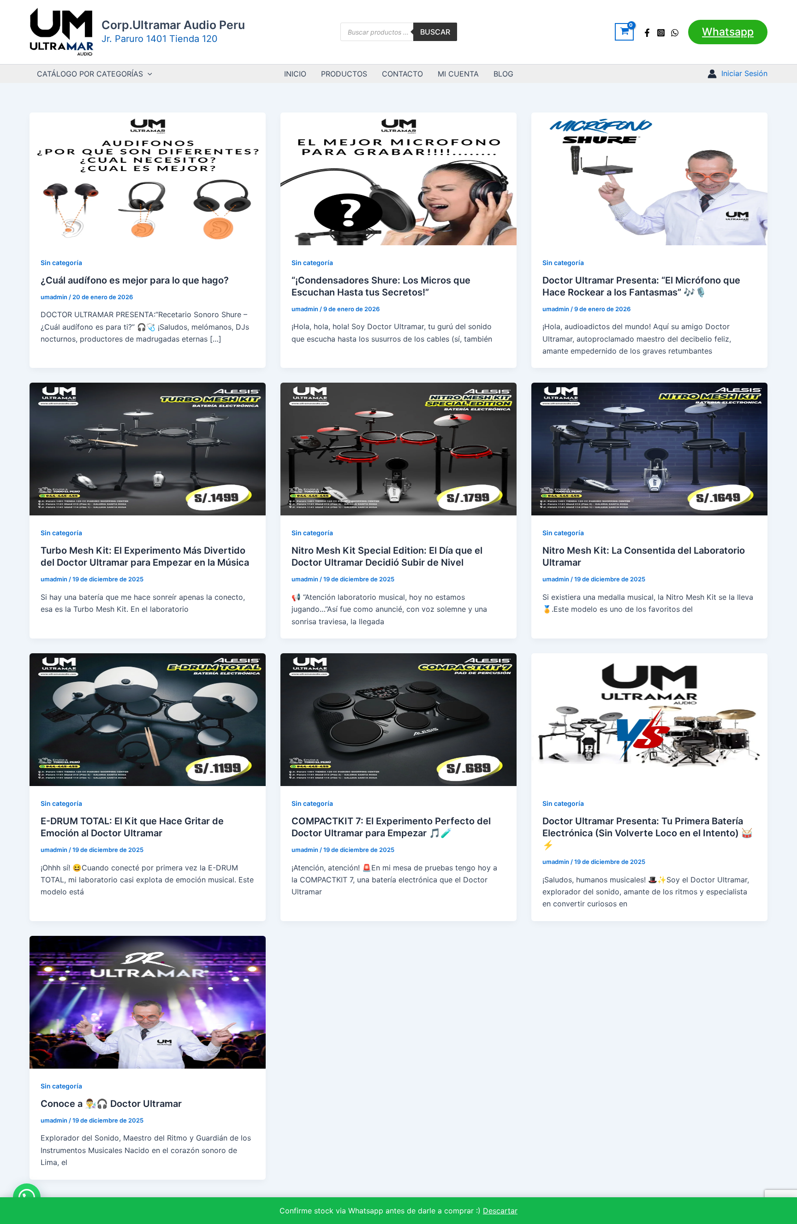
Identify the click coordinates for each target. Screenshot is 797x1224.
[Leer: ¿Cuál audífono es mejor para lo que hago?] (148, 178)
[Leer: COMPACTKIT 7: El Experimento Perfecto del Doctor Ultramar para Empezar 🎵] (398, 718)
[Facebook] (647, 33)
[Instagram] (661, 33)
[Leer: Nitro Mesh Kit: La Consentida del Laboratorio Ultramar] (649, 448)
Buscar (435, 31)
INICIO (295, 73)
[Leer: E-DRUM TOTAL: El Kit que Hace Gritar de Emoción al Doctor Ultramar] (148, 718)
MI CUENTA (458, 73)
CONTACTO (402, 73)
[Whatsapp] (675, 33)
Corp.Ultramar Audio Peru (173, 25)
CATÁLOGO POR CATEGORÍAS (90, 73)
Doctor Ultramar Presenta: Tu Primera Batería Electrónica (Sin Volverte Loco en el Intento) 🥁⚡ (647, 833)
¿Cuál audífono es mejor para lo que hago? (135, 280)
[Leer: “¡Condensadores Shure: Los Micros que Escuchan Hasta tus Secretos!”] (398, 178)
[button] (727, 32)
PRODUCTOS (344, 73)
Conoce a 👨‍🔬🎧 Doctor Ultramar (111, 1103)
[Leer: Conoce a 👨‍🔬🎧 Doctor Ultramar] (148, 1001)
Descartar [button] (500, 1210)
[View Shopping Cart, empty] (624, 32)
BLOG (503, 73)
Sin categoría (61, 262)
